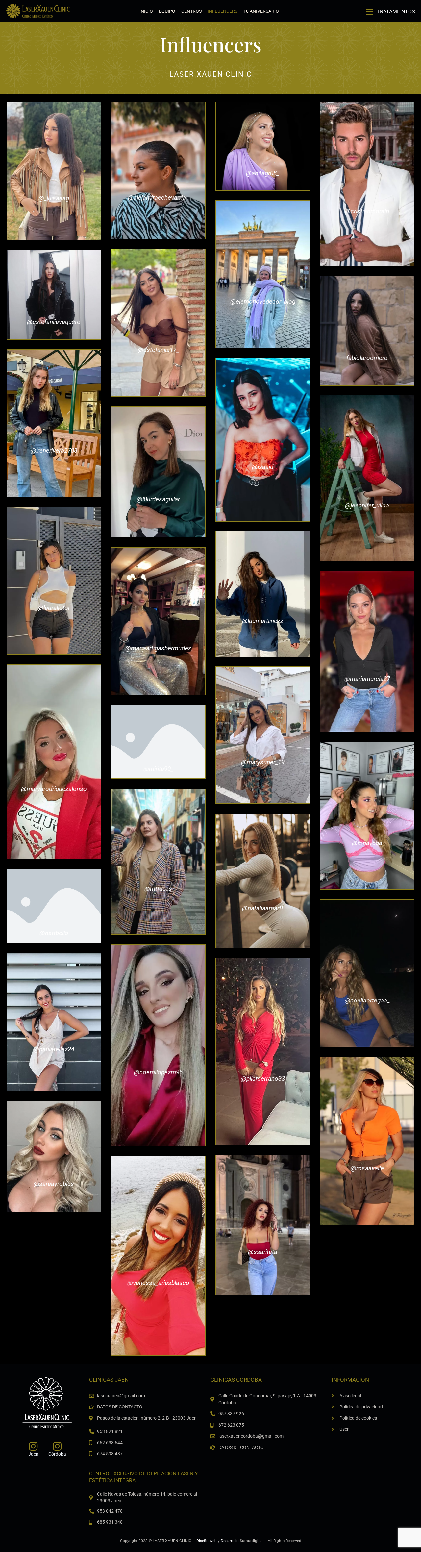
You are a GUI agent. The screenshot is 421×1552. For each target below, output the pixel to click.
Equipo (167, 11)
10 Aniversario (261, 11)
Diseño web (206, 1541)
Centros (191, 11)
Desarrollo (230, 1541)
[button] (390, 9)
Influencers (222, 11)
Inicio (146, 11)
